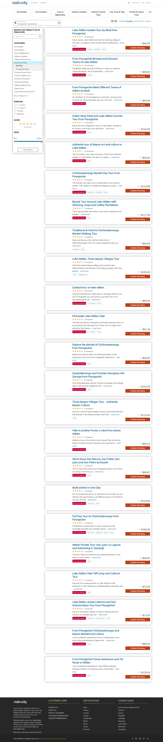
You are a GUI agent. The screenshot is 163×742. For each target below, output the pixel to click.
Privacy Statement (56, 713)
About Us (52, 710)
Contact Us (53, 707)
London (86, 713)
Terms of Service (59, 739)
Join (143, 3)
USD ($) (34, 3)
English (43, 3)
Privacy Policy (45, 739)
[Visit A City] (20, 702)
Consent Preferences (57, 718)
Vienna (86, 710)
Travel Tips (135, 3)
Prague (86, 716)
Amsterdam (87, 718)
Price (143, 21)
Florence (86, 729)
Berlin (85, 721)
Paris (85, 707)
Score (137, 21)
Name (148, 21)
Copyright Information (58, 716)
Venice (85, 727)
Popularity (129, 21)
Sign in (148, 3)
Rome (85, 724)
